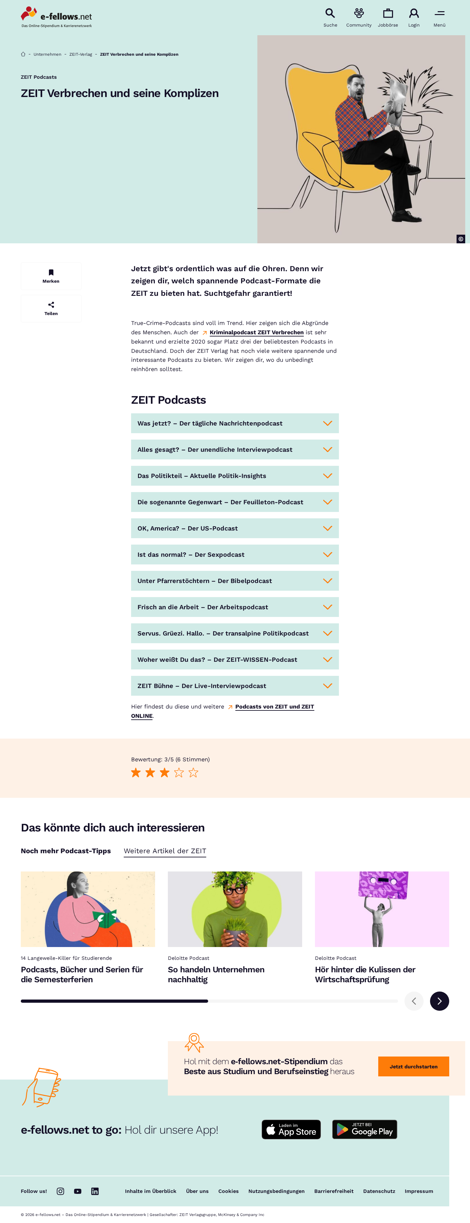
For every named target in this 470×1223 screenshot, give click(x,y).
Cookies (228, 1191)
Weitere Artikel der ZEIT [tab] (165, 851)
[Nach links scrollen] (414, 1001)
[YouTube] (78, 1191)
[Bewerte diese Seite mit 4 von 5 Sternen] (179, 772)
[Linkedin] (95, 1191)
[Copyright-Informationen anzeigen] (461, 239)
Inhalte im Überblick (150, 1191)
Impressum (419, 1191)
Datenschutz (379, 1191)
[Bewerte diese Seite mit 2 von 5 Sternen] (150, 772)
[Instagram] (60, 1191)
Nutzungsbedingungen (276, 1191)
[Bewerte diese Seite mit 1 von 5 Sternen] (136, 772)
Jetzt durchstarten (414, 1067)
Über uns (197, 1191)
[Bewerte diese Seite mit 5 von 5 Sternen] (193, 772)
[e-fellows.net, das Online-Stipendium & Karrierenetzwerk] (56, 17)
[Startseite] (23, 54)
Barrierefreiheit (334, 1191)
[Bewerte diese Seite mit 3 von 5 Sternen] (164, 772)
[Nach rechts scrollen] (439, 1001)
